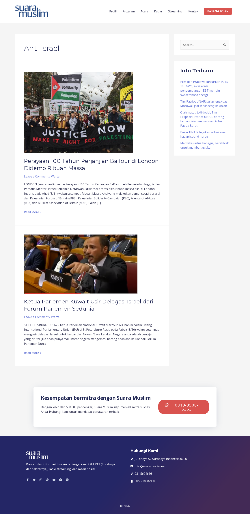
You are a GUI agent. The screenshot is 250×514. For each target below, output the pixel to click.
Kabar (158, 11)
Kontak (193, 11)
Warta (55, 176)
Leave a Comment (36, 176)
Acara (144, 11)
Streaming (175, 11)
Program (128, 11)
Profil (113, 11)
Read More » (32, 212)
